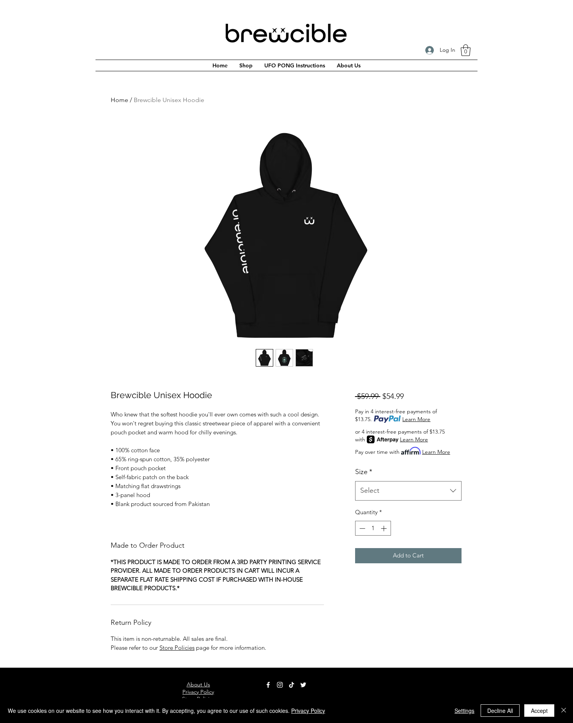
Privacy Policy (308, 710)
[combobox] (408, 491)
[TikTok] (291, 685)
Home (119, 100)
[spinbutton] (372, 528)
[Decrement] (361, 528)
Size (363, 471)
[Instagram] (280, 685)
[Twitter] (303, 685)
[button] (465, 50)
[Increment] (384, 528)
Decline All (500, 710)
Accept (539, 710)
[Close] (563, 710)
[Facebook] (268, 685)
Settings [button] (464, 710)
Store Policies (177, 647)
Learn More (416, 419)
